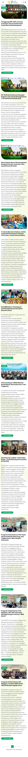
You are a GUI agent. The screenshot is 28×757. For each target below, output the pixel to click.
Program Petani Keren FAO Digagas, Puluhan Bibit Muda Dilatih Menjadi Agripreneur (12, 683)
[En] (12, 2)
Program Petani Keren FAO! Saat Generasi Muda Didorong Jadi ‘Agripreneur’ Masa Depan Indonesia (13, 537)
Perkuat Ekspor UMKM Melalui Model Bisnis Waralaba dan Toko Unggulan (13, 384)
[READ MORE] (14, 11)
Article (4, 8)
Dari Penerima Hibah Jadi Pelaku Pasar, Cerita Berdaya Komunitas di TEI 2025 (14, 459)
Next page (22, 746)
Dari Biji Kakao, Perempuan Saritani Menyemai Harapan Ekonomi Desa (12, 308)
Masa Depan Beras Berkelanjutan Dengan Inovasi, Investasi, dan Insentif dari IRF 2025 (14, 164)
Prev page (5, 746)
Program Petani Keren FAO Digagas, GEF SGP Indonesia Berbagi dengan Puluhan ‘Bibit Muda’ (12, 613)
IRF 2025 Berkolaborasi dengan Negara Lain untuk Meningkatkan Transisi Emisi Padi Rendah (14, 96)
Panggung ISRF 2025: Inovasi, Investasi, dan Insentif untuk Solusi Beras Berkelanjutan (12, 23)
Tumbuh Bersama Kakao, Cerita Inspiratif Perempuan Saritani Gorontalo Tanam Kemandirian (13, 233)
